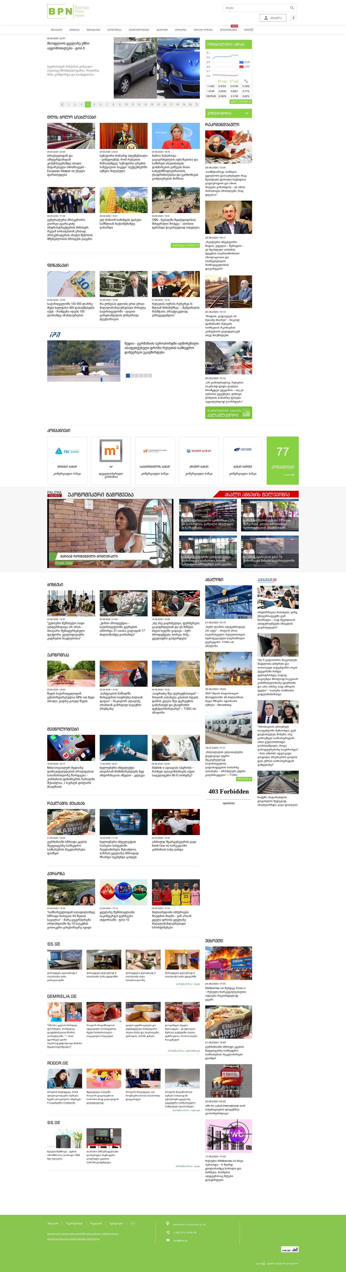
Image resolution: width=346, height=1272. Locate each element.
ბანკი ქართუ (242, 466)
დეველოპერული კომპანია (111, 475)
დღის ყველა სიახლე (184, 245)
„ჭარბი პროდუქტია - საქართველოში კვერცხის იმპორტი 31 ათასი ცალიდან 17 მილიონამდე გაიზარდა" (122, 629)
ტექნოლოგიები (63, 729)
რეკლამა (96, 1223)
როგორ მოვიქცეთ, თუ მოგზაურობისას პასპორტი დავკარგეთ (143, 1096)
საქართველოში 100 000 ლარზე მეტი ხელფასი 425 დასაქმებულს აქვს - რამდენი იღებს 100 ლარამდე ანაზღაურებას (71, 309)
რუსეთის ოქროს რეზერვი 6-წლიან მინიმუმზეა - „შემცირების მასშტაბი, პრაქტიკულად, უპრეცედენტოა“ (176, 309)
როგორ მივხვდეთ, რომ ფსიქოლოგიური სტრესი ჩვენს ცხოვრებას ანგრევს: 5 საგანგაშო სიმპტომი (64, 1097)
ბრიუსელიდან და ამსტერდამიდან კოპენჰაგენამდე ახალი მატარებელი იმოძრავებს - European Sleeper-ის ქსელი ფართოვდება (66, 165)
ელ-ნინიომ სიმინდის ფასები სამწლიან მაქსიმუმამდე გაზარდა (120, 223)
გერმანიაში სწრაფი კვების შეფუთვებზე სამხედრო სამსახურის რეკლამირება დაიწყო (67, 847)
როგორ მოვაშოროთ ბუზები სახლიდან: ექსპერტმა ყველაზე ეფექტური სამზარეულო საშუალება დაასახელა (180, 1099)
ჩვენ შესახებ (74, 1223)
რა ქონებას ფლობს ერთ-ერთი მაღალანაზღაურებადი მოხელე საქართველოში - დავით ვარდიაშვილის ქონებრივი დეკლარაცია (123, 311)
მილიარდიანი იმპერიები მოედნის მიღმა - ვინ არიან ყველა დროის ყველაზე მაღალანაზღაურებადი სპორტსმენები (171, 920)
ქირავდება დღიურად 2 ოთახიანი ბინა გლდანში (102, 975)
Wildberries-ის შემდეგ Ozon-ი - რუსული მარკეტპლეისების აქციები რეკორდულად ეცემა (225, 994)
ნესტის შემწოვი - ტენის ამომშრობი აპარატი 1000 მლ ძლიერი (63, 1155)
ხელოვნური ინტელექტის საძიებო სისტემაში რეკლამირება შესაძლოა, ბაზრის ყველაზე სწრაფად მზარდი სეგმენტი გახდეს (119, 849)
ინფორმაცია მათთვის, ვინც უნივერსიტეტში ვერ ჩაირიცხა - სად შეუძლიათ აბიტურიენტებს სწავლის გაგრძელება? (277, 620)
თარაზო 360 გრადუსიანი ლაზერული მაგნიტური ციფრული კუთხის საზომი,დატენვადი (102, 1157)
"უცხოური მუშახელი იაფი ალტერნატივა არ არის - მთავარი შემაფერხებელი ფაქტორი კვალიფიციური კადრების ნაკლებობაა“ (66, 631)
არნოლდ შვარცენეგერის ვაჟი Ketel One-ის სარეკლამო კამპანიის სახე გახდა (174, 845)
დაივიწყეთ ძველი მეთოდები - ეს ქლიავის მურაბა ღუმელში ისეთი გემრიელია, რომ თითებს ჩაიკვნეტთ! (181, 1032)
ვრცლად (243, 778)
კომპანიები (58, 430)
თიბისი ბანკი (67, 466)
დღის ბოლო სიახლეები (71, 117)
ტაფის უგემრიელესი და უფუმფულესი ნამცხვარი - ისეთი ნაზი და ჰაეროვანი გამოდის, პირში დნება (142, 1030)
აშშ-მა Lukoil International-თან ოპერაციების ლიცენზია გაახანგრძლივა (225, 1109)
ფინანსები (57, 265)
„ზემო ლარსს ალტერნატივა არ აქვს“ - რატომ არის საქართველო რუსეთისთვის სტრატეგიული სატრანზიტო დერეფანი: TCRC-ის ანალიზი (225, 636)
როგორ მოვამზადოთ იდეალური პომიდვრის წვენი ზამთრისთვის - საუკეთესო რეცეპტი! (101, 1030)
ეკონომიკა (58, 654)
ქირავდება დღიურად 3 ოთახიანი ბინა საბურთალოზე (141, 977)
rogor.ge (195, 1110)
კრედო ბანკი (198, 466)
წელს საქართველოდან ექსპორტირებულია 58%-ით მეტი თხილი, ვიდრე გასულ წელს (71, 697)
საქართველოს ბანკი (155, 466)
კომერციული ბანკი (67, 473)
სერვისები (116, 1223)
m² (111, 466)
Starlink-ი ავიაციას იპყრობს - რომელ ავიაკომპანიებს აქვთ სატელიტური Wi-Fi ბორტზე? (173, 771)
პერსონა (56, 873)
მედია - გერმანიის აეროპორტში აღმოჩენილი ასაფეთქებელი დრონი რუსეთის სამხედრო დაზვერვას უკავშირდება (162, 348)
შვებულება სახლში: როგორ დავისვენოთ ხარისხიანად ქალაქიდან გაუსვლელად (102, 1097)
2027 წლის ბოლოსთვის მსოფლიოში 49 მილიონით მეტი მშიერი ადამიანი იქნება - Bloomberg (224, 699)
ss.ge (197, 984)
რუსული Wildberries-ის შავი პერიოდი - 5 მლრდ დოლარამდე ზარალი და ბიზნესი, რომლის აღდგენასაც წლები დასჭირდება (224, 1170)
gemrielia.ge (193, 1050)
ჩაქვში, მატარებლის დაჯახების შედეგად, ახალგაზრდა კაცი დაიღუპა (277, 801)
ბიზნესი (55, 584)
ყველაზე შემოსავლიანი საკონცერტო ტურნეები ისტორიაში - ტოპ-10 (117, 916)
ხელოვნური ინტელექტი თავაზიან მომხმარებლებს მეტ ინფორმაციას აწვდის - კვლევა (122, 771)
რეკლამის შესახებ (66, 803)
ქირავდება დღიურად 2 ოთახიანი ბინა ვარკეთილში (62, 977)
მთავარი (53, 1223)
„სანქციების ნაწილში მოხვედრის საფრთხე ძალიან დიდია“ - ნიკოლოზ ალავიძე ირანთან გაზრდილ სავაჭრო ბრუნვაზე (121, 701)
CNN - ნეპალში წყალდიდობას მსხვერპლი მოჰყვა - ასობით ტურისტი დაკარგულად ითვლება (176, 223)
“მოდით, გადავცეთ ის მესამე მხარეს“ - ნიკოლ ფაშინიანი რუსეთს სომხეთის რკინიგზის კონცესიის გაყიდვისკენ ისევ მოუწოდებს (222, 326)
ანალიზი (214, 579)
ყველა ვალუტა (239, 101)
